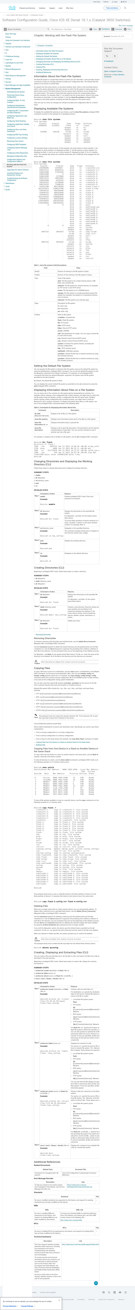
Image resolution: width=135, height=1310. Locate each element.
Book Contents (14, 29)
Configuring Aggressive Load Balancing (17, 117)
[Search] (48, 29)
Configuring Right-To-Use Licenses (16, 101)
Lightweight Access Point (14, 63)
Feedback (109, 61)
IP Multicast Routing (12, 56)
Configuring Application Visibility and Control (18, 125)
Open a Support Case (112, 71)
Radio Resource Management (15, 75)
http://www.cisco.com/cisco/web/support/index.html (80, 1244)
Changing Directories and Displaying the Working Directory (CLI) (58, 61)
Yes (107, 56)
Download (118, 29)
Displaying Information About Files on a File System (53, 59)
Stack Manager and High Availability (17, 85)
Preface (8, 37)
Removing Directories (43, 634)
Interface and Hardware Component (17, 47)
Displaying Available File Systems (47, 53)
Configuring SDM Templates (16, 144)
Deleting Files (40, 745)
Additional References (43, 72)
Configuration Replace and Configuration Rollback (16, 160)
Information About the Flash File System (49, 51)
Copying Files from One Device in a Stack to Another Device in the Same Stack (63, 742)
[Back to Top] (96, 1283)
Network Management (13, 69)
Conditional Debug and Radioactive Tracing (15, 174)
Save (95, 29)
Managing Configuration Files (17, 156)
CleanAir (8, 43)
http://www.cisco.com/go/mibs (71, 1220)
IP (6, 53)
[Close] (59, 1300)
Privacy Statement (9, 1306)
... (3, 15)
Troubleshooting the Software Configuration (17, 179)
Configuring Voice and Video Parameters (16, 130)
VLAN (7, 186)
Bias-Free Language (126, 25)
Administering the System (16, 92)
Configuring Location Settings (17, 138)
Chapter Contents (45, 46)
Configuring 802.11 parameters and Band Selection (17, 111)
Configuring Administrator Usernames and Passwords (16, 106)
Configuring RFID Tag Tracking (17, 134)
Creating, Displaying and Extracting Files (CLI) (52, 70)
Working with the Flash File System (16, 165)
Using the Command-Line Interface (17, 40)
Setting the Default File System (46, 56)
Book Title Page (10, 34)
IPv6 (6, 50)
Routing (8, 79)
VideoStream (9, 183)
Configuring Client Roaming (16, 121)
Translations (106, 29)
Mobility (8, 66)
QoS (6, 72)
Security (8, 82)
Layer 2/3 (8, 59)
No (115, 56)
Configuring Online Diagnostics (17, 153)
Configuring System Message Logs (17, 148)
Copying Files (40, 67)
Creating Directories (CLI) (45, 64)
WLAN (7, 190)
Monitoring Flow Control (15, 141)
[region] (31, 1303)
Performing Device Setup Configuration (15, 96)
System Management (12, 88)
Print (129, 29)
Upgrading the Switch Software (18, 170)
